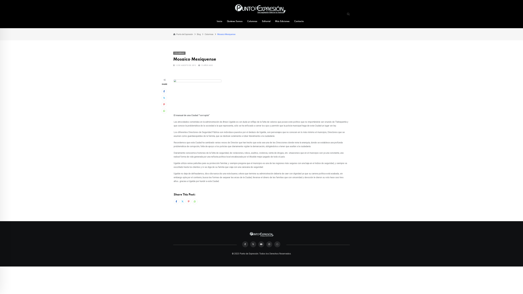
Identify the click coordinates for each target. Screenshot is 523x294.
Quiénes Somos (235, 21)
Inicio (219, 21)
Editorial (266, 21)
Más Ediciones (282, 21)
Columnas (252, 21)
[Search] (348, 14)
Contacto (299, 21)
